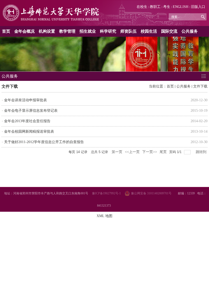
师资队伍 (128, 31)
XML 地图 (104, 216)
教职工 (155, 7)
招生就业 (88, 31)
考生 (166, 7)
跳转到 (201, 152)
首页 (6, 31)
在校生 (142, 7)
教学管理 (67, 31)
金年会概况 (24, 31)
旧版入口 (198, 7)
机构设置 (47, 31)
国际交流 (169, 31)
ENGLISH (180, 7)
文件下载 (200, 86)
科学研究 (108, 31)
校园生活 (149, 31)
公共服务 (189, 31)
